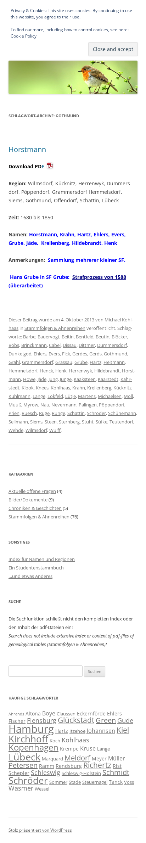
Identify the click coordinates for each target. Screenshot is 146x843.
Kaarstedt (108, 379)
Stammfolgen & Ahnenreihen (54, 328)
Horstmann (27, 149)
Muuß (15, 404)
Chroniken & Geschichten (35, 508)
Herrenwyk (80, 370)
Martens (87, 396)
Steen (51, 421)
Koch (55, 740)
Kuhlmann (19, 396)
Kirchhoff (28, 739)
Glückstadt (76, 720)
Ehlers (40, 353)
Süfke (101, 421)
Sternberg (69, 421)
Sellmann (18, 421)
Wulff (55, 430)
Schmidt (115, 772)
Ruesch (29, 413)
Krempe (69, 748)
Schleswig (45, 772)
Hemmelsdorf (23, 370)
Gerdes (79, 353)
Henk (61, 370)
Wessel (42, 789)
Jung (53, 379)
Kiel (123, 730)
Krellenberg (99, 387)
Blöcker (119, 336)
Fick (66, 353)
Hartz (95, 362)
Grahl (14, 362)
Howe (29, 379)
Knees (42, 387)
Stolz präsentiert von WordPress (40, 830)
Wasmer (21, 788)
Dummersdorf (112, 345)
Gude (125, 720)
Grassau (63, 362)
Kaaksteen (85, 379)
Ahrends (16, 714)
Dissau (70, 345)
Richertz (97, 765)
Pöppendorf (111, 404)
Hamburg (31, 729)
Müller (116, 758)
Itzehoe (77, 731)
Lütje (70, 396)
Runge (58, 413)
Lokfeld (55, 396)
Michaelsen (110, 396)
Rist (117, 766)
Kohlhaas (60, 387)
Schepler (19, 773)
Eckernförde (91, 713)
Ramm (46, 766)
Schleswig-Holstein (81, 773)
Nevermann (64, 404)
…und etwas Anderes (30, 576)
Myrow (30, 404)
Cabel (55, 345)
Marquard (52, 758)
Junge (66, 379)
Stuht (88, 421)
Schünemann (122, 413)
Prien (14, 413)
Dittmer (87, 345)
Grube (81, 362)
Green (106, 720)
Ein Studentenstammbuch (36, 567)
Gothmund (115, 353)
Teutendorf (121, 421)
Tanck (116, 782)
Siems (36, 421)
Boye (48, 713)
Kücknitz (122, 387)
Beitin (68, 336)
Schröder (96, 413)
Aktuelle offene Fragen (32, 491)
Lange (39, 396)
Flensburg (41, 720)
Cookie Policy (23, 36)
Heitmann (114, 362)
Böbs (14, 345)
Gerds (95, 353)
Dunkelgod (20, 353)
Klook (28, 387)
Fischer (17, 721)
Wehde (16, 430)
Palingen (88, 404)
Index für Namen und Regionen (42, 559)
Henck (46, 370)
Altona (33, 713)
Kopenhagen (33, 747)
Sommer (58, 782)
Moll (128, 396)
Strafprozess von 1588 (99, 277)
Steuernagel (94, 782)
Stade (75, 782)
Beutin (103, 336)
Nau (44, 404)
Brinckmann (34, 345)
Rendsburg (69, 766)
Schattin (76, 413)
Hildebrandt (107, 370)
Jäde (42, 379)
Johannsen (101, 731)
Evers (54, 353)
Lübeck (24, 756)
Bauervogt (49, 336)
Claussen (66, 713)
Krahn (78, 387)
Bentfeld (85, 336)
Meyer (99, 758)
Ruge (44, 413)
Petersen (23, 765)
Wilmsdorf (36, 430)
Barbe (29, 336)
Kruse (88, 748)
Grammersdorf (37, 362)
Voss (129, 782)
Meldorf (77, 758)
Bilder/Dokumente (28, 499)
